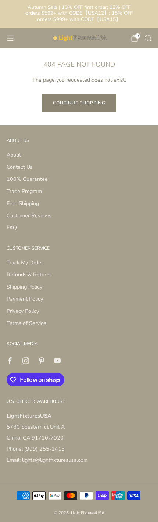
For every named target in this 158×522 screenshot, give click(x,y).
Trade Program (24, 191)
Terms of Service (26, 323)
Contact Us (20, 167)
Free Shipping (23, 203)
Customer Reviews (29, 215)
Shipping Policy (24, 286)
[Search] (147, 38)
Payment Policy (25, 299)
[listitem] (79, 14)
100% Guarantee (27, 179)
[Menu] (10, 38)
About (14, 154)
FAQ (12, 227)
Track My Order (25, 262)
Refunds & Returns (29, 274)
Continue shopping (79, 103)
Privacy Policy (23, 311)
